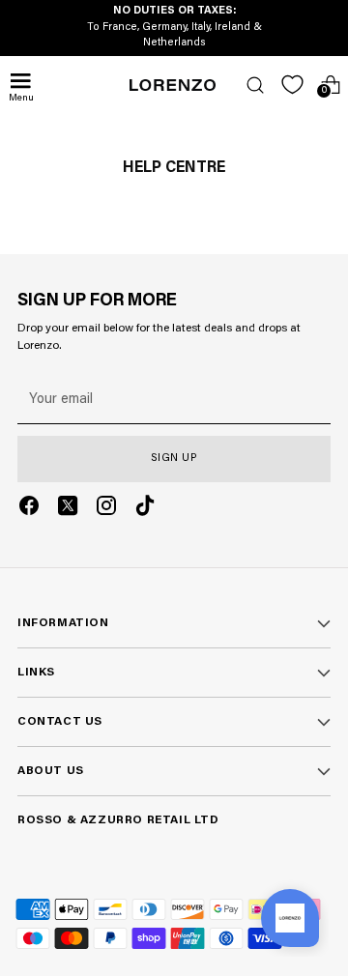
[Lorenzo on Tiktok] (145, 509)
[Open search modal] (255, 84)
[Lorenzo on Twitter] (67, 509)
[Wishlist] (292, 84)
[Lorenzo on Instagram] (106, 509)
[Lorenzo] (173, 85)
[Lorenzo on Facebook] (29, 509)
